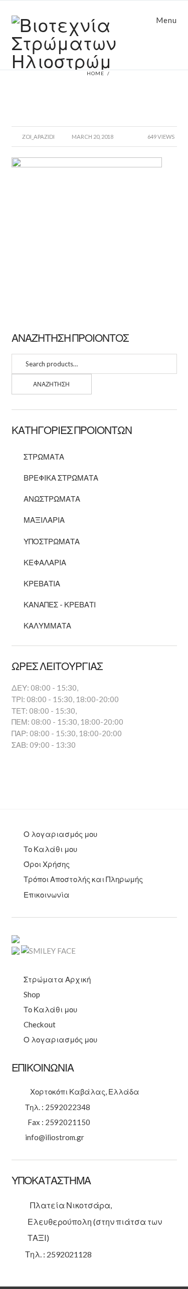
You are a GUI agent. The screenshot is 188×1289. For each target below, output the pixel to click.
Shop (32, 994)
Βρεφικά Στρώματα (61, 477)
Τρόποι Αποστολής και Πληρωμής (83, 879)
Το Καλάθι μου (50, 848)
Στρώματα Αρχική (57, 979)
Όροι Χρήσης (47, 864)
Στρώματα (44, 456)
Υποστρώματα (52, 541)
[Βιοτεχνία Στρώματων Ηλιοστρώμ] (94, 43)
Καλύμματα (47, 625)
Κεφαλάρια (45, 562)
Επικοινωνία (47, 894)
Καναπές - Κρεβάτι (60, 604)
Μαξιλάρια (44, 519)
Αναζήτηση (51, 384)
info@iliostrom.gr (54, 1137)
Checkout (40, 1024)
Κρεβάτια (42, 583)
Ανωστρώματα (52, 498)
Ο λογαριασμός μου (60, 833)
